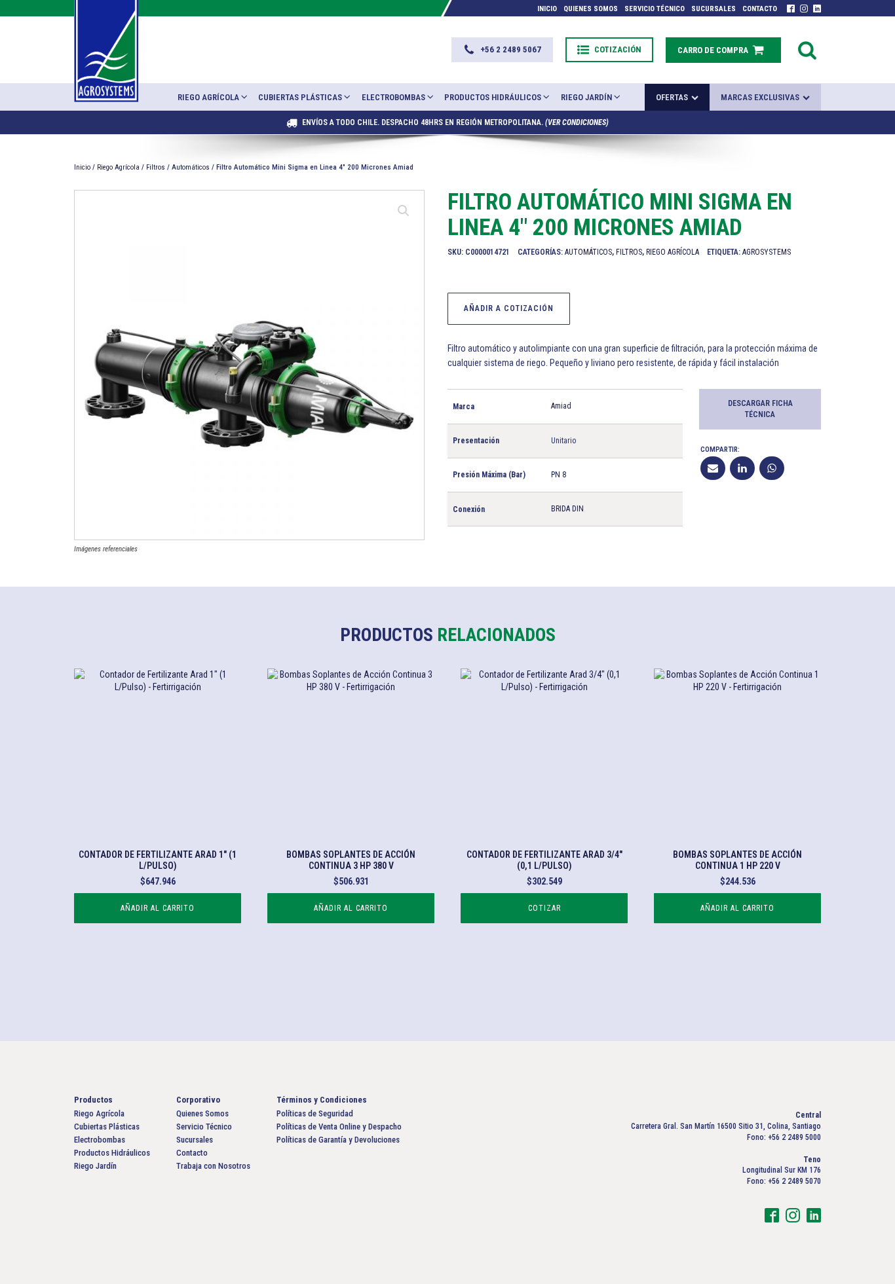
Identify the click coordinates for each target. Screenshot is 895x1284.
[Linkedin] (742, 468)
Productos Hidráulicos (492, 97)
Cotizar (544, 908)
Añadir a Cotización (509, 308)
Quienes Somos (590, 8)
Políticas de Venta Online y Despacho (339, 1126)
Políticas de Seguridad (314, 1113)
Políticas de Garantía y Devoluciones (338, 1140)
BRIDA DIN (567, 508)
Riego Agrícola (208, 97)
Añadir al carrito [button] (158, 908)
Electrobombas (393, 97)
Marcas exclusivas (760, 97)
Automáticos (191, 167)
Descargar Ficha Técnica (760, 409)
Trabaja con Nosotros (213, 1166)
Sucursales (713, 8)
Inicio (547, 8)
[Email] (712, 468)
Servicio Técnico (654, 8)
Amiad (561, 406)
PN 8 (558, 474)
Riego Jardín (586, 97)
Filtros (155, 167)
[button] (502, 49)
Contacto (759, 8)
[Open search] (807, 49)
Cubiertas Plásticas (300, 97)
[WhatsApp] (771, 468)
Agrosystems (766, 252)
